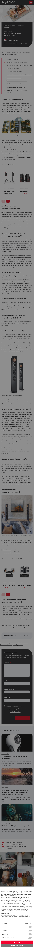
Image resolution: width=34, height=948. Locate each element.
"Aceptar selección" (5, 913)
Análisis (3, 927)
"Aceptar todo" (4, 906)
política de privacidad (24, 918)
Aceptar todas (17, 942)
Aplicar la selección (17, 945)
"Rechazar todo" (9, 901)
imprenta (4, 919)
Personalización (5, 934)
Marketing (4, 930)
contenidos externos (7, 937)
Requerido (4, 923)
